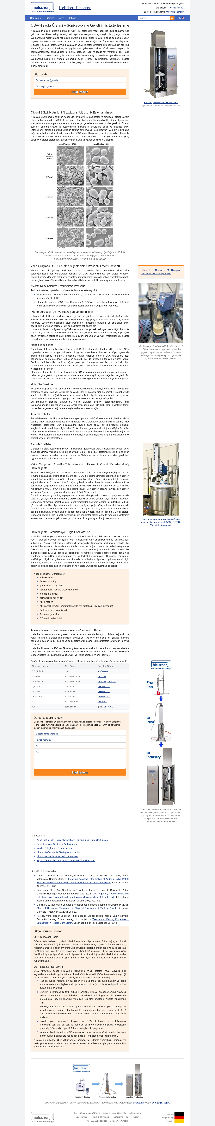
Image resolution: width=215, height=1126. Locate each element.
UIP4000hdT (104, 691)
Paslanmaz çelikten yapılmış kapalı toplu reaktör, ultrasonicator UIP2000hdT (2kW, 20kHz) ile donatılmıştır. (161, 521)
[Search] (172, 18)
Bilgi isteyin (80, 91)
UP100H (102, 676)
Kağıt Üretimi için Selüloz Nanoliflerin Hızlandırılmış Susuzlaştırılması (72, 840)
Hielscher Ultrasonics (75, 7)
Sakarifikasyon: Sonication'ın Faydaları (57, 844)
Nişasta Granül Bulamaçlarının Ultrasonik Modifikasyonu (66, 860)
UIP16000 (102, 701)
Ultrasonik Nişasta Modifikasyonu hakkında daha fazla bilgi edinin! (161, 271)
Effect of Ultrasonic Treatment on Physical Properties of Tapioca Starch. (77, 908)
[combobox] (154, 18)
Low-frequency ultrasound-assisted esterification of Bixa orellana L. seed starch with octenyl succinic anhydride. (83, 895)
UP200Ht (102, 681)
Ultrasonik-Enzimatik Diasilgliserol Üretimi (58, 852)
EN (179, 18)
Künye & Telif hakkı (100, 1116)
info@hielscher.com (174, 11)
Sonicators (35, 18)
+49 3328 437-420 (175, 7)
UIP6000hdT (104, 696)
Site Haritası (81, 1116)
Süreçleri (49, 18)
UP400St (112, 681)
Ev (75, 1112)
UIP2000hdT (104, 686)
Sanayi (61, 18)
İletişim (72, 18)
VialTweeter (103, 671)
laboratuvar (138, 1102)
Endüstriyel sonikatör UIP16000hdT (161, 102)
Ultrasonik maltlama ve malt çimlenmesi (57, 856)
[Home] (42, 7)
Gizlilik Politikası (121, 1116)
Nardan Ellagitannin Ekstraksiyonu (55, 848)
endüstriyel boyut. (161, 1102)
